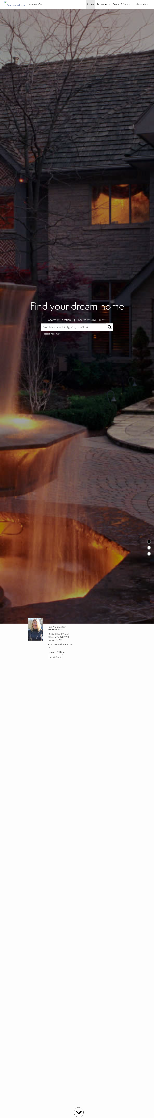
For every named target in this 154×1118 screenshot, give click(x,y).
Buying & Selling (123, 6)
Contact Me (55, 656)
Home (90, 4)
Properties (104, 6)
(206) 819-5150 (62, 634)
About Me (143, 6)
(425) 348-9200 (62, 637)
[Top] (149, 542)
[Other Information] (149, 554)
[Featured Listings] (149, 548)
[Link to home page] (16, 4)
